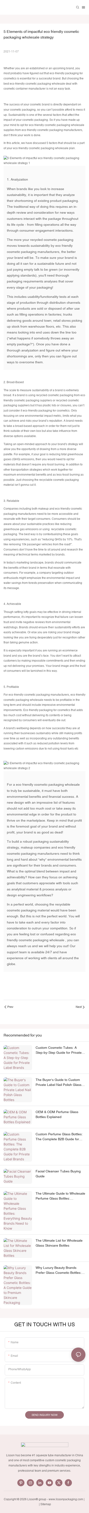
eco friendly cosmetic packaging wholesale (37, 83)
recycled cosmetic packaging (51, 240)
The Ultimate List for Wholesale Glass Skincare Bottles (59, 1243)
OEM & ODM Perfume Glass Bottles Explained (57, 1114)
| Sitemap (44, 1504)
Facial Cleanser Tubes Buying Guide (58, 1173)
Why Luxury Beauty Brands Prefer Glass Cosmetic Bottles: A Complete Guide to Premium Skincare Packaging (60, 1270)
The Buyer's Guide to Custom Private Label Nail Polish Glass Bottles (58, 1082)
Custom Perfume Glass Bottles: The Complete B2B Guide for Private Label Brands (59, 1137)
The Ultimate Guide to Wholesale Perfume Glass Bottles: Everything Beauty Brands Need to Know (60, 1196)
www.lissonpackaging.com (66, 1499)
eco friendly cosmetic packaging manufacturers (52, 130)
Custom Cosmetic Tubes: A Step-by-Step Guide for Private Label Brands (59, 1050)
